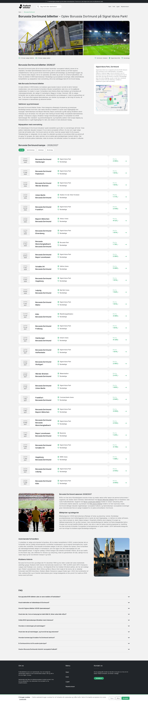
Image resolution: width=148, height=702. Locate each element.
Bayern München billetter (106, 500)
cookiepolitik (22, 699)
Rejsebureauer (125, 6)
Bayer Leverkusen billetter (92, 502)
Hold (114, 6)
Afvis (118, 698)
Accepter (125, 698)
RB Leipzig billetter (96, 504)
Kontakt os (99, 678)
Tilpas (111, 698)
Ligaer (118, 6)
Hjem (109, 6)
